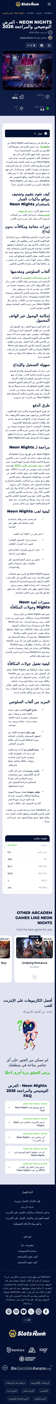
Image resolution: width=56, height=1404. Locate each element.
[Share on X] (49, 45)
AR (29, 1319)
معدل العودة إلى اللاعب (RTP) (28, 465)
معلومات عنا (27, 1245)
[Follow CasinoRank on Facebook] (46, 1311)
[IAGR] (44, 1350)
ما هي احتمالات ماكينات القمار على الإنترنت (27, 1212)
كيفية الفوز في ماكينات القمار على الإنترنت (27, 1218)
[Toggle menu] (49, 4)
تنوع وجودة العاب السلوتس (35, 277)
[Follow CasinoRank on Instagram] (38, 1311)
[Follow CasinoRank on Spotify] (16, 1311)
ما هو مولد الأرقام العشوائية (27, 1223)
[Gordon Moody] (27, 1358)
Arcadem (45, 146)
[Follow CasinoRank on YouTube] (24, 1311)
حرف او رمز (27, 1206)
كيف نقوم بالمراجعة (27, 1256)
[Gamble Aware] (31, 1367)
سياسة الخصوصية (27, 1251)
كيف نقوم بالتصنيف (27, 1262)
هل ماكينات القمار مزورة (27, 1201)
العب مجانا (27, 70)
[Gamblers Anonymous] (32, 1350)
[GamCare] (15, 1350)
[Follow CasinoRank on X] (31, 1311)
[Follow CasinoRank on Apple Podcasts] (9, 1311)
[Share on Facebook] (42, 45)
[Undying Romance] (34, 959)
